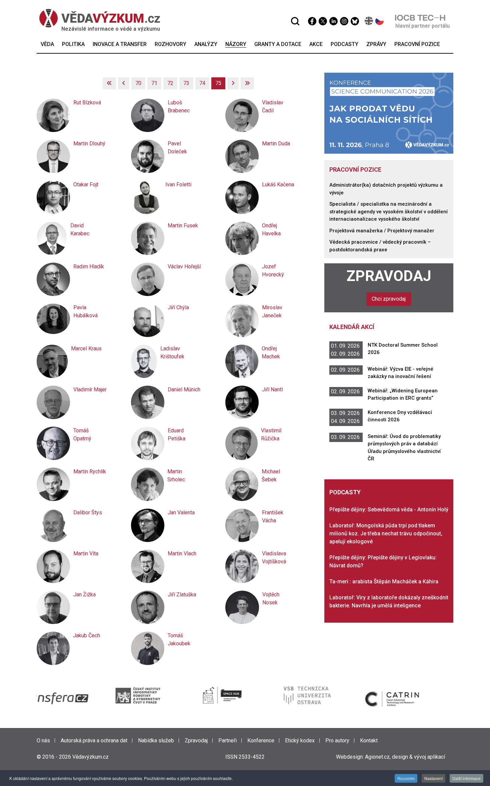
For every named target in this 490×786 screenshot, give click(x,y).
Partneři (227, 740)
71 (154, 83)
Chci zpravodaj (389, 299)
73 (186, 83)
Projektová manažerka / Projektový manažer (381, 231)
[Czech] (379, 21)
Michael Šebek (271, 475)
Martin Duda (276, 143)
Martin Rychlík (89, 471)
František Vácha (272, 516)
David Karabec (79, 229)
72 (170, 83)
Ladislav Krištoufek (172, 352)
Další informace (466, 778)
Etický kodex (300, 740)
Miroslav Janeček (272, 311)
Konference (260, 740)
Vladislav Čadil (272, 106)
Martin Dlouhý (89, 143)
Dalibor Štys (87, 512)
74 (202, 83)
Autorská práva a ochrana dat (94, 740)
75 (218, 83)
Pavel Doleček (177, 147)
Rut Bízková (87, 102)
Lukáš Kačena (278, 184)
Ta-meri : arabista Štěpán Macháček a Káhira (383, 581)
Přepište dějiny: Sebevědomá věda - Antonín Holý (388, 509)
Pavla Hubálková (85, 311)
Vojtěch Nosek (270, 598)
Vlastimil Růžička (271, 434)
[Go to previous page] (123, 83)
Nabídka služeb (156, 740)
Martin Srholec (176, 475)
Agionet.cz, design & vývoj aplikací (405, 757)
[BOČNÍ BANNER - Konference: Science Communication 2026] (389, 113)
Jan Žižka (84, 594)
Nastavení (433, 778)
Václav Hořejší (184, 266)
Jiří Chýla (178, 307)
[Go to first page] (109, 83)
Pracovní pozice (355, 169)
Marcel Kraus (86, 348)
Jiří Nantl (272, 389)
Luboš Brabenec (179, 106)
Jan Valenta (181, 512)
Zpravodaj (388, 276)
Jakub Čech (86, 635)
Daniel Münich (184, 389)
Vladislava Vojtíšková (274, 557)
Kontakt (369, 740)
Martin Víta (85, 553)
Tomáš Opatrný (82, 434)
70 (138, 83)
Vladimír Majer (90, 389)
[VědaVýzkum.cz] (96, 18)
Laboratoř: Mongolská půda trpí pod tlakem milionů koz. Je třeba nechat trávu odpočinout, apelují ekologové (385, 533)
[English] (369, 21)
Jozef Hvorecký (273, 270)
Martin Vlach (182, 553)
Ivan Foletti (178, 184)
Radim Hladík (88, 266)
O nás (43, 740)
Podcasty (345, 492)
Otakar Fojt (85, 184)
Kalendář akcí (351, 326)
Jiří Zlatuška (182, 594)
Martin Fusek (183, 225)
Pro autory (337, 740)
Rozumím (406, 778)
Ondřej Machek (271, 352)
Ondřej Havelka (271, 229)
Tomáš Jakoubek (179, 639)
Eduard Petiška (176, 434)
